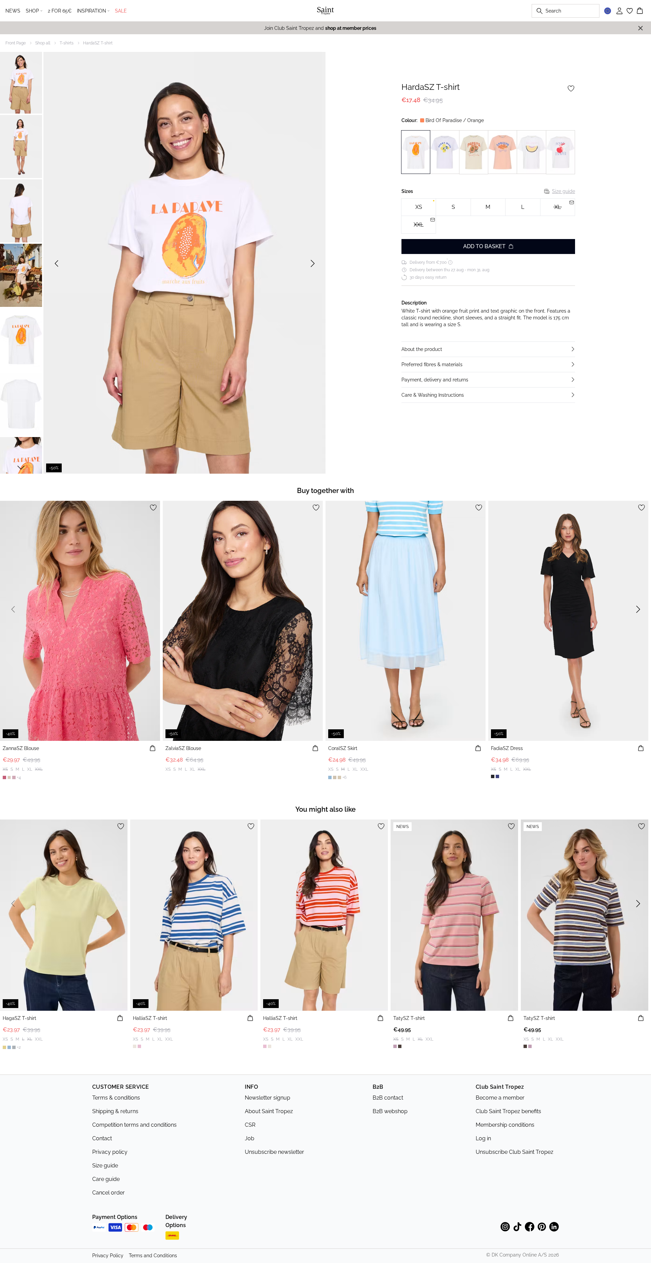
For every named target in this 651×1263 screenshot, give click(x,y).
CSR (250, 1125)
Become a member (500, 1097)
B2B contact (388, 1097)
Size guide (563, 191)
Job (249, 1138)
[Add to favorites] (571, 88)
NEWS (12, 11)
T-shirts (67, 43)
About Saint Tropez (269, 1111)
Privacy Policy (107, 1255)
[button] (488, 349)
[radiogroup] (488, 216)
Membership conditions (505, 1125)
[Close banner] (640, 28)
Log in (483, 1138)
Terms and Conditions (153, 1255)
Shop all (42, 43)
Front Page (15, 43)
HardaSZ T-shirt (98, 43)
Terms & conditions (116, 1097)
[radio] (418, 207)
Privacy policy (109, 1152)
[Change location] (607, 10)
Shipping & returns (115, 1111)
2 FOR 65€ (60, 11)
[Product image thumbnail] (21, 82)
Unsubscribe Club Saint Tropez (514, 1152)
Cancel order (108, 1192)
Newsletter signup (267, 1097)
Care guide (106, 1179)
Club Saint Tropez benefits (508, 1111)
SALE (121, 11)
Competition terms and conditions (134, 1125)
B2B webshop (390, 1111)
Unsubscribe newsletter (274, 1152)
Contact (102, 1138)
